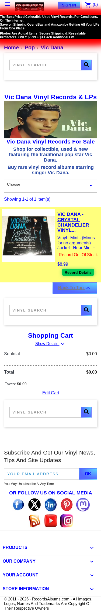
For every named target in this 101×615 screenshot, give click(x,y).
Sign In (69, 5)
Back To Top (74, 288)
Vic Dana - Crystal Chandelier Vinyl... (73, 222)
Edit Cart (50, 393)
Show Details (50, 343)
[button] (86, 65)
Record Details (78, 272)
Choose (50, 185)
